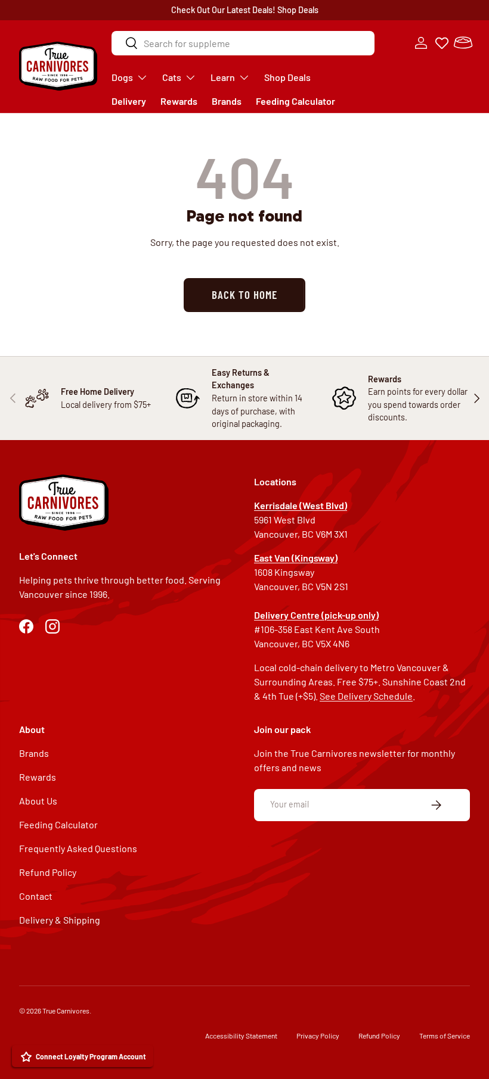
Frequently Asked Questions (78, 848)
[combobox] (243, 43)
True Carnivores (65, 1010)
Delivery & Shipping (59, 919)
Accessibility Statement (241, 1035)
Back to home (244, 294)
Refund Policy (47, 872)
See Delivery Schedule (366, 695)
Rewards (178, 101)
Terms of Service (444, 1035)
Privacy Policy (317, 1035)
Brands (227, 101)
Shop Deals (297, 10)
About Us (38, 800)
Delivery (129, 101)
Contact (35, 896)
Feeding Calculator (295, 101)
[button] (463, 43)
